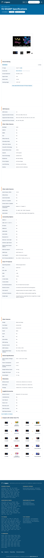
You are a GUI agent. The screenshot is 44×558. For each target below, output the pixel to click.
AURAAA (14, 526)
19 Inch (12, 545)
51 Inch (12, 543)
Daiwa (5, 525)
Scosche (2, 490)
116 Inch (13, 540)
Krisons (12, 493)
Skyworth (11, 525)
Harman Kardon (9, 507)
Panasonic (15, 507)
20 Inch (18, 544)
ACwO (16, 496)
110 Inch (18, 545)
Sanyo (19, 524)
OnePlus (2, 506)
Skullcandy (6, 497)
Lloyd (11, 520)
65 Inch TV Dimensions (26, 70)
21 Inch (2, 543)
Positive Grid (17, 489)
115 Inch (6, 539)
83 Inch (15, 537)
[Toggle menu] (42, 2)
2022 (21, 68)
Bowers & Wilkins (9, 496)
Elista (18, 492)
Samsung (13, 497)
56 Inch (12, 537)
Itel (14, 525)
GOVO (13, 496)
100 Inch (12, 536)
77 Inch (16, 536)
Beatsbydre (3, 496)
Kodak (9, 524)
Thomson (9, 522)
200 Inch (2, 535)
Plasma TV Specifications (27, 521)
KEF (13, 489)
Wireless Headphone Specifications (29, 504)
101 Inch (6, 540)
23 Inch (18, 543)
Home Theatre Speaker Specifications (29, 489)
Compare (12, 11)
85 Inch (6, 536)
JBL (12, 490)
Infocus (2, 521)
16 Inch (9, 536)
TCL (9, 494)
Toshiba (15, 518)
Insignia (2, 526)
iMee (10, 528)
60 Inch (12, 535)
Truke (14, 508)
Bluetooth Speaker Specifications (28, 488)
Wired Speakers (37, 488)
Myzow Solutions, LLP (34, 556)
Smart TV (5, 6)
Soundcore (7, 490)
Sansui (14, 520)
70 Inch (6, 535)
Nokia (19, 506)
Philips (12, 494)
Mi (8, 497)
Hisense (15, 494)
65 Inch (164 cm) (19, 70)
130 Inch (2, 539)
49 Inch (2, 545)
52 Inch (9, 537)
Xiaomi (8, 514)
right (31, 53)
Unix (11, 497)
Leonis (15, 529)
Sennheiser (11, 492)
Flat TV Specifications (35, 521)
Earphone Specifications (27, 502)
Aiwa (6, 493)
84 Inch (9, 545)
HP (5, 511)
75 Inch (19, 540)
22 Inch (2, 541)
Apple (18, 494)
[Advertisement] (22, 23)
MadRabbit (3, 494)
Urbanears (11, 504)
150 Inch (13, 539)
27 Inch (16, 540)
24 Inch (6, 541)
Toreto (7, 494)
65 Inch (9, 535)
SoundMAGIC (3, 503)
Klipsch (15, 504)
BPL (18, 518)
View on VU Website (7, 414)
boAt (18, 493)
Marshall (15, 488)
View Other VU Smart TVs (20, 11)
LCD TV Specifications (34, 518)
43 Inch (15, 543)
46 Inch (9, 541)
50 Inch (12, 544)
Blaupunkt (3, 492)
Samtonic (3, 529)
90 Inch (6, 547)
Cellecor (8, 493)
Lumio (8, 530)
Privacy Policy (12, 552)
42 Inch (12, 541)
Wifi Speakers (38, 489)
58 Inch (18, 537)
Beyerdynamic (6, 504)
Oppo (17, 506)
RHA (11, 508)
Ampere (11, 489)
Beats (2, 504)
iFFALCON (13, 524)
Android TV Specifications (27, 522)
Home (2, 6)
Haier (6, 520)
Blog (2, 552)
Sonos (8, 488)
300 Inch (9, 539)
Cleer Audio (3, 510)
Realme (6, 506)
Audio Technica (3, 502)
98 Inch (6, 537)
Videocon (17, 520)
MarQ (14, 506)
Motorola (12, 522)
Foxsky (15, 493)
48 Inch (15, 544)
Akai (2, 530)
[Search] (39, 2)
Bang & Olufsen (4, 489)
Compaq (15, 492)
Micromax (3, 520)
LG (18, 496)
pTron (2, 497)
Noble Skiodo (12, 521)
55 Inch (18, 541)
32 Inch (19, 535)
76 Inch (17, 539)
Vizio (8, 489)
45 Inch (15, 545)
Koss (18, 504)
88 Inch (6, 545)
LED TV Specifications (26, 518)
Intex (9, 520)
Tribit (10, 488)
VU (8, 6)
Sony (13, 488)
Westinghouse (7, 526)
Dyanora (2, 493)
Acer (11, 526)
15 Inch (6, 543)
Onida (8, 521)
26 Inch (2, 544)
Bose (10, 490)
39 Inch (9, 544)
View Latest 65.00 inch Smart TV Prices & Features (22, 85)
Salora (6, 521)
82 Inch (2, 537)
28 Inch (6, 544)
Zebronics (7, 492)
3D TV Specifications (26, 520)
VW (20, 528)
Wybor (8, 525)
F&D (14, 490)
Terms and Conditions (20, 552)
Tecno (11, 506)
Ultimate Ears (3, 488)
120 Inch (2, 536)
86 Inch (19, 536)
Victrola (17, 490)
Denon (14, 503)
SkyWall (2, 528)
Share (40, 64)
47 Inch (15, 541)
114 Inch (9, 540)
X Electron (17, 528)
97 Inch (2, 547)
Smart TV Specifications (34, 520)
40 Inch (15, 535)
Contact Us (6, 552)
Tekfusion (17, 503)
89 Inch (2, 540)
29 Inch (9, 543)
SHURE (18, 508)
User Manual (5, 11)
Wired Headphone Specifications (28, 503)
